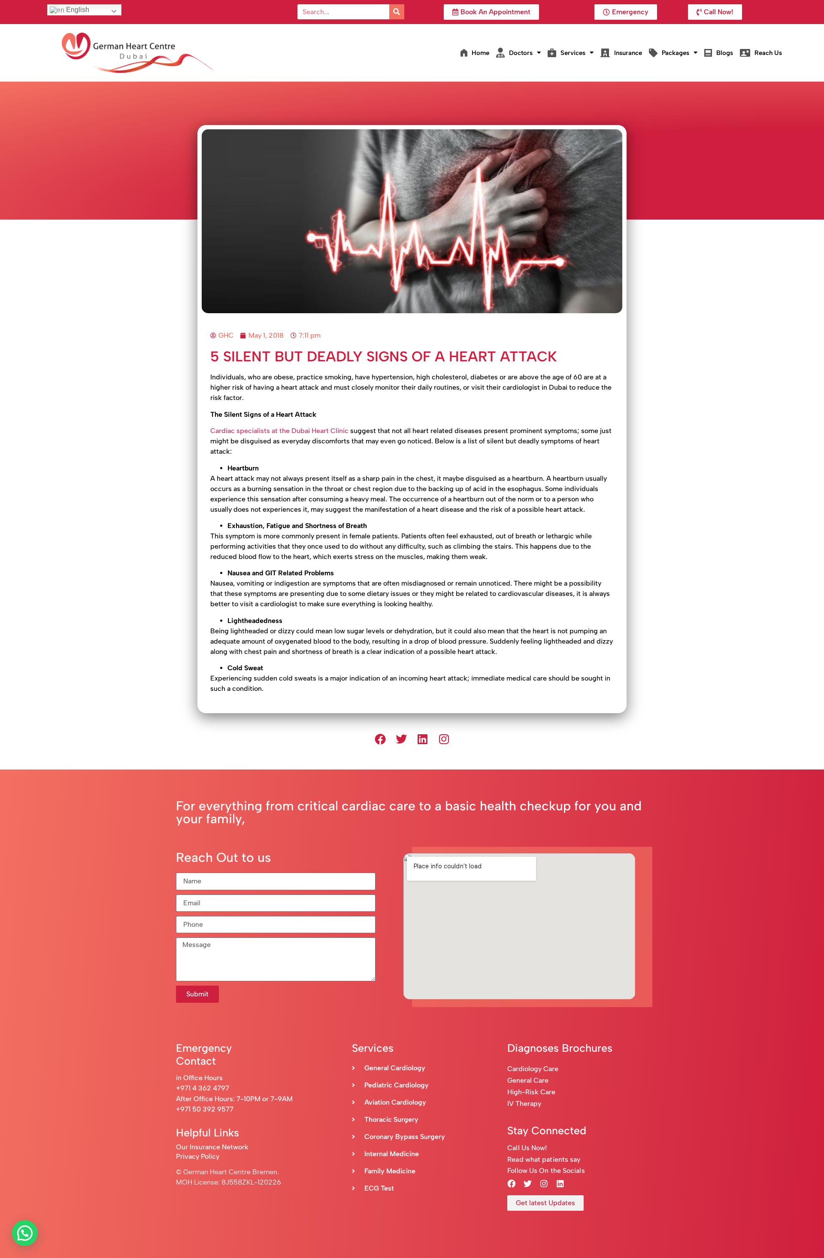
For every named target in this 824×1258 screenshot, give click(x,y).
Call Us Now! (527, 1148)
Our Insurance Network (212, 1147)
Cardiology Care (533, 1069)
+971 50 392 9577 (204, 1109)
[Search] (396, 11)
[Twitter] (401, 739)
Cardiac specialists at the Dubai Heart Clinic (280, 431)
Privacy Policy (197, 1156)
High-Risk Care (531, 1092)
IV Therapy (524, 1103)
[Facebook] (380, 739)
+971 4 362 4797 (202, 1088)
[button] (25, 1233)
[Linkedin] (423, 739)
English (76, 9)
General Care (527, 1080)
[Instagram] (444, 739)
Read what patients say (543, 1159)
